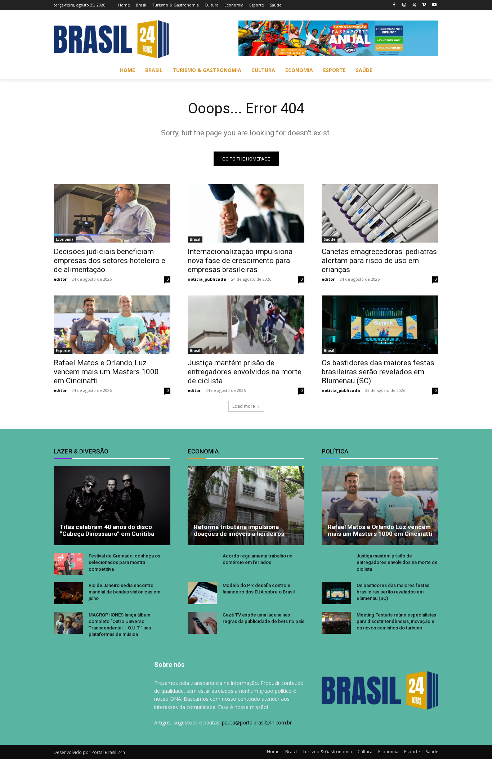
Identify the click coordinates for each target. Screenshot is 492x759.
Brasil (195, 239)
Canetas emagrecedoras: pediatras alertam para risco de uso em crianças (379, 260)
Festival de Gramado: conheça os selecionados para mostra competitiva (124, 562)
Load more (243, 406)
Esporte (63, 350)
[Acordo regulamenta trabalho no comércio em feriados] (202, 564)
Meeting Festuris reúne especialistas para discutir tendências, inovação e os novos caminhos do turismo (396, 621)
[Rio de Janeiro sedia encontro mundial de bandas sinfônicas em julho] (68, 593)
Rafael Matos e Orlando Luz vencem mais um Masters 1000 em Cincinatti (106, 371)
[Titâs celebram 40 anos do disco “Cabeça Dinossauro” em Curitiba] (112, 505)
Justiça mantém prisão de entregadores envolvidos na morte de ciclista (244, 371)
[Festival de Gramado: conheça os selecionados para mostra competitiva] (68, 564)
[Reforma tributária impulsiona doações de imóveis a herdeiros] (246, 505)
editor (60, 279)
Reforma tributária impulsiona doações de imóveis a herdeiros (239, 530)
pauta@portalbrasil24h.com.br (257, 722)
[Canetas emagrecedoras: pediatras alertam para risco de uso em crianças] (380, 213)
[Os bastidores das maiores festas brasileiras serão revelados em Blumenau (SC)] (380, 324)
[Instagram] (404, 5)
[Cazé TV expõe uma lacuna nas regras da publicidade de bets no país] (202, 623)
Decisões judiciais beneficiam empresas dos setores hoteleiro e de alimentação (109, 260)
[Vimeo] (424, 5)
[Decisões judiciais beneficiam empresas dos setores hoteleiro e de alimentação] (112, 213)
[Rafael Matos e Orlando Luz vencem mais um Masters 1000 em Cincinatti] (112, 324)
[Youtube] (434, 5)
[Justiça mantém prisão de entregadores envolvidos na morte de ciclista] (246, 324)
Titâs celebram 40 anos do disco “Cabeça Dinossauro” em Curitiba (107, 530)
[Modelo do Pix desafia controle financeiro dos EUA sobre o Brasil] (202, 593)
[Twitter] (414, 5)
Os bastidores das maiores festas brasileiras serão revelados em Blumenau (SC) (378, 371)
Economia (64, 239)
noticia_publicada (207, 279)
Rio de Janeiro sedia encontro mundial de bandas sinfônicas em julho (124, 592)
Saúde (329, 239)
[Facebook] (394, 5)
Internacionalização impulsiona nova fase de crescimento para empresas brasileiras (240, 260)
